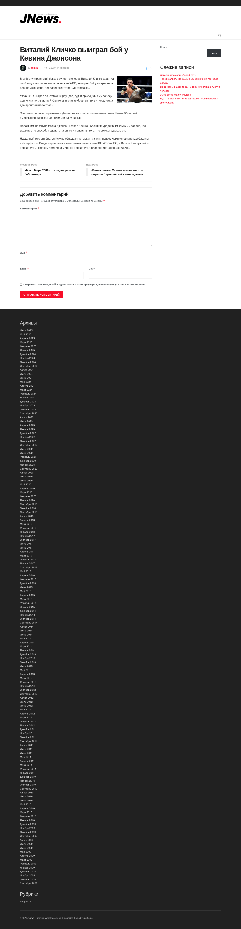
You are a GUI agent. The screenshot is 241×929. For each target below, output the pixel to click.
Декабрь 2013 (28, 654)
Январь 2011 (27, 772)
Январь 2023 (27, 429)
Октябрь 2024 (28, 362)
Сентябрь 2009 (28, 836)
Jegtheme (88, 917)
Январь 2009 (27, 867)
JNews (31, 917)
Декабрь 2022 (28, 433)
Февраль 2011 (28, 769)
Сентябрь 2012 (28, 693)
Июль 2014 (26, 630)
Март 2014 (26, 646)
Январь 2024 (27, 397)
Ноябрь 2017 (27, 535)
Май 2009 (25, 851)
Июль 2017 (26, 543)
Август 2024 (27, 369)
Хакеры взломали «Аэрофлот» (178, 75)
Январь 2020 (27, 500)
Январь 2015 (27, 607)
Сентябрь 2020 (28, 468)
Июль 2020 (26, 476)
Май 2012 (25, 709)
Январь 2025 (27, 350)
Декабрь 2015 (28, 583)
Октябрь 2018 (28, 508)
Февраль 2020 (28, 496)
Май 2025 (25, 334)
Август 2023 (27, 417)
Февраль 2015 (28, 602)
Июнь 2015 (26, 587)
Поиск (163, 47)
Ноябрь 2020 (27, 464)
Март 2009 (26, 859)
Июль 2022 (26, 449)
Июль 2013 (26, 666)
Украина (64, 67)
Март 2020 (26, 492)
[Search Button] (219, 35)
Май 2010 (25, 804)
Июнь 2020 (26, 480)
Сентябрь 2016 (28, 567)
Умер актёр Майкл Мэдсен (175, 94)
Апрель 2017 (27, 551)
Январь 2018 (27, 531)
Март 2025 (26, 342)
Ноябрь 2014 (27, 614)
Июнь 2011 (26, 753)
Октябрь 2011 (28, 737)
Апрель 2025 (27, 338)
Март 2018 (26, 523)
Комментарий (29, 208)
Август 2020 (27, 472)
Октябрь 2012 (28, 689)
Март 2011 (26, 764)
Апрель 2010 (27, 808)
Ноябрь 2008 (27, 875)
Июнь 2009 (26, 847)
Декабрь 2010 (28, 776)
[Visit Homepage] (40, 18)
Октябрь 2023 (28, 409)
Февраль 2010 (28, 816)
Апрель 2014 (27, 642)
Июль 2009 (26, 843)
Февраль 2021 (28, 456)
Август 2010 (27, 792)
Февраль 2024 (28, 393)
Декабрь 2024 (28, 354)
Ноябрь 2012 (27, 685)
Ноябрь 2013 (27, 658)
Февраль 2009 (28, 863)
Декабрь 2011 (28, 729)
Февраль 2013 (28, 682)
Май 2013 (25, 670)
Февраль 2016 (28, 579)
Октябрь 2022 (28, 441)
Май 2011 (25, 757)
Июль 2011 (26, 749)
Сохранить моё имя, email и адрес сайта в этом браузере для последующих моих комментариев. (84, 284)
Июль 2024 (26, 373)
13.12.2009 (50, 67)
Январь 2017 (27, 563)
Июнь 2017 (26, 547)
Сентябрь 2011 (28, 741)
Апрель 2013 (27, 674)
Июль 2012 (26, 701)
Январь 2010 (27, 820)
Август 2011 (27, 745)
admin (34, 67)
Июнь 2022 (26, 452)
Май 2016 (25, 571)
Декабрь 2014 (28, 610)
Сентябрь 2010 (28, 788)
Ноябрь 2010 (27, 780)
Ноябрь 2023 (27, 405)
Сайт (92, 268)
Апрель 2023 (27, 425)
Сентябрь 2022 (28, 445)
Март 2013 (26, 678)
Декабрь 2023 (28, 401)
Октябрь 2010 (28, 784)
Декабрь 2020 (28, 460)
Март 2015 (26, 599)
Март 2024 (26, 389)
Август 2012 (27, 697)
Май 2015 (25, 591)
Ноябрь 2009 (27, 828)
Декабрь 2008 (28, 871)
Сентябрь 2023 (28, 413)
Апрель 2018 (27, 520)
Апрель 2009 (27, 855)
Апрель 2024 (27, 385)
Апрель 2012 (27, 713)
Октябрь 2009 (28, 832)
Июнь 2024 (26, 377)
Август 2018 (27, 516)
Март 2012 (26, 717)
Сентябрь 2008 (28, 883)
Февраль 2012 (28, 721)
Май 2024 (25, 381)
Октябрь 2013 (28, 662)
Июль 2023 (26, 421)
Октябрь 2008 (28, 879)
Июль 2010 (26, 796)
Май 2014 (25, 638)
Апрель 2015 (27, 595)
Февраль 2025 (28, 346)
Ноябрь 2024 (27, 358)
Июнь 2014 (26, 634)
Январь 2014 (27, 650)
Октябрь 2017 (28, 539)
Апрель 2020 (27, 488)
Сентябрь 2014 (28, 622)
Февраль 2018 (28, 528)
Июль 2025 (26, 330)
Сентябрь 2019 (28, 504)
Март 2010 (26, 812)
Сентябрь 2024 (28, 366)
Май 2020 (25, 484)
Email (24, 268)
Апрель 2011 (27, 761)
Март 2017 (26, 555)
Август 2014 (27, 626)
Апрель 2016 (27, 575)
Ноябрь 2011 (27, 733)
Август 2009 (27, 840)
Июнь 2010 (26, 800)
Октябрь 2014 (28, 618)
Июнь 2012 (26, 705)
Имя (23, 252)
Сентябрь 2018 (28, 512)
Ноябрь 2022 (27, 437)
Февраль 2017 (28, 559)
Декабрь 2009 (28, 824)
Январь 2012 (27, 725)
